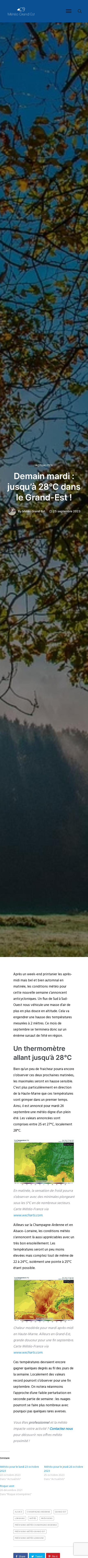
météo (42, 1112)
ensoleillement (38, 1243)
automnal (52, 980)
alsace (18, 1512)
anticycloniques (24, 999)
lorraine (20, 1518)
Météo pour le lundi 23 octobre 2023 (19, 1469)
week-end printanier (42, 974)
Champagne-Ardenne (48, 1225)
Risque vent (7, 1486)
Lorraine (31, 1231)
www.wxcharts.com (27, 1215)
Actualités (44, 465)
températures (62, 1017)
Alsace (18, 1231)
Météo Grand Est (33, 511)
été (15, 1118)
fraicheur (46, 1069)
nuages (65, 1399)
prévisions (47, 1518)
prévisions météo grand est (30, 1531)
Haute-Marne (31, 1093)
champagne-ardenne (38, 1512)
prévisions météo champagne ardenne (36, 1525)
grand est (60, 1512)
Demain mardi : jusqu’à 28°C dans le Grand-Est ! (44, 486)
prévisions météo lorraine (29, 1538)
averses (60, 1411)
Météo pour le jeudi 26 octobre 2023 (63, 1469)
